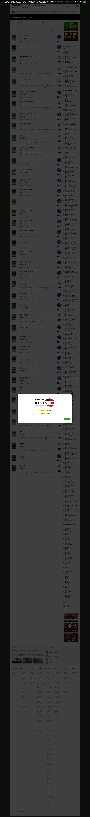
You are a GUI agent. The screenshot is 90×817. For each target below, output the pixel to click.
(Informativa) (12, 2)
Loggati (40, 410)
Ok (84, 2)
